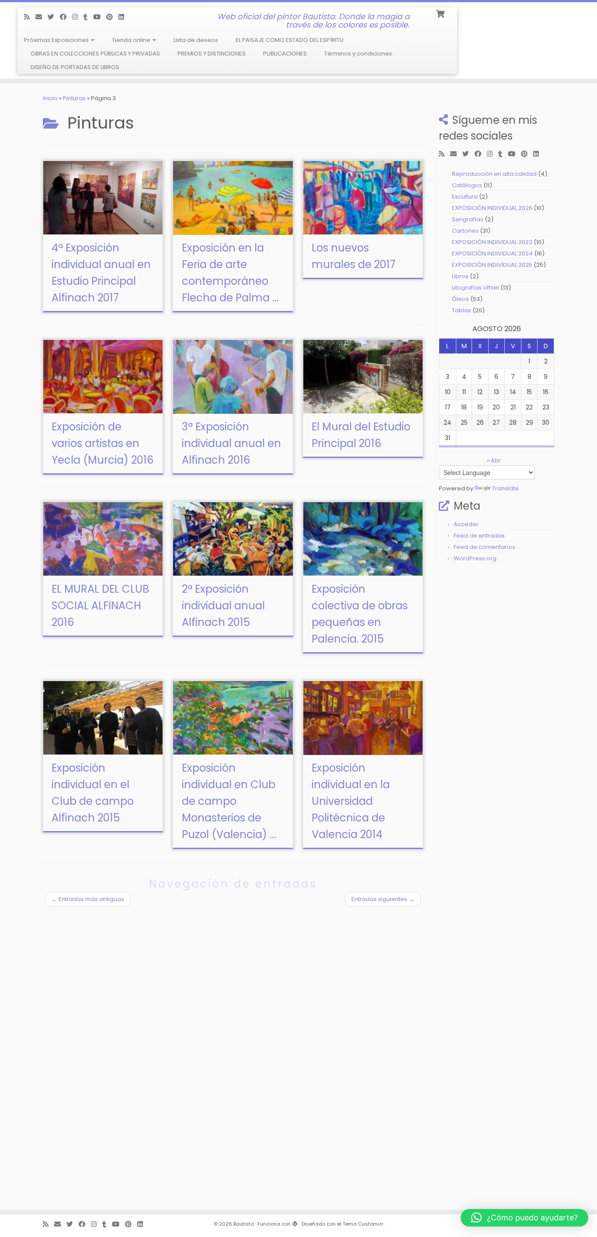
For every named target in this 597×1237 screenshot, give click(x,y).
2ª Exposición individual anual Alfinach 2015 (223, 605)
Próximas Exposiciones (57, 40)
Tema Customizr (363, 1223)
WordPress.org (475, 558)
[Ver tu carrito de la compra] (441, 13)
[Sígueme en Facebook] (66, 16)
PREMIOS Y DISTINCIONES (211, 53)
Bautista (243, 1223)
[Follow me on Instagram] (77, 16)
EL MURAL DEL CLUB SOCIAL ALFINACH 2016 (100, 605)
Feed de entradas (479, 535)
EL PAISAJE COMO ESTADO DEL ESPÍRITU (290, 40)
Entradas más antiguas (88, 899)
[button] (524, 1218)
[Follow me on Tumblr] (88, 16)
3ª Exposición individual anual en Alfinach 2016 (231, 443)
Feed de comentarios (484, 547)
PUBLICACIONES (285, 53)
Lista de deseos (196, 40)
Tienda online (132, 40)
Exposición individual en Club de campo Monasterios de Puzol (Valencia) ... (229, 801)
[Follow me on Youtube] (99, 16)
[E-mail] (41, 16)
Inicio (50, 98)
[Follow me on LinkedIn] (124, 16)
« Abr (494, 460)
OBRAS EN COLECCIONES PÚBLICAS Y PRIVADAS (95, 53)
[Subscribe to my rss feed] (29, 16)
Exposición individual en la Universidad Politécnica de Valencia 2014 (351, 801)
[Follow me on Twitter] (54, 16)
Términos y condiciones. (358, 53)
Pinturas (74, 98)
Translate (505, 488)
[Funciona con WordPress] (295, 1222)
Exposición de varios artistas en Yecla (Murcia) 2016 (102, 443)
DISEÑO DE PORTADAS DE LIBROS (75, 67)
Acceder (466, 524)
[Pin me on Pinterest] (112, 16)
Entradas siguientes (382, 899)
